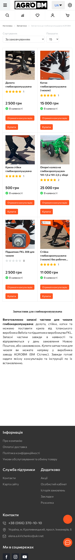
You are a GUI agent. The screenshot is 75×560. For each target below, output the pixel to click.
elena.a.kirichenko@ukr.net (26, 536)
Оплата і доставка (15, 446)
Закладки (47, 496)
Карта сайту (11, 484)
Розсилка (47, 502)
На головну (7, 26)
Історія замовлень (53, 490)
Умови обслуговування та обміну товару (30, 459)
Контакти (9, 478)
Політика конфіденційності (21, 453)
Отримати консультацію (19, 118)
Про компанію (12, 440)
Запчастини (22, 26)
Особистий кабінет (54, 484)
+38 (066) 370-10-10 (25, 523)
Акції (44, 478)
